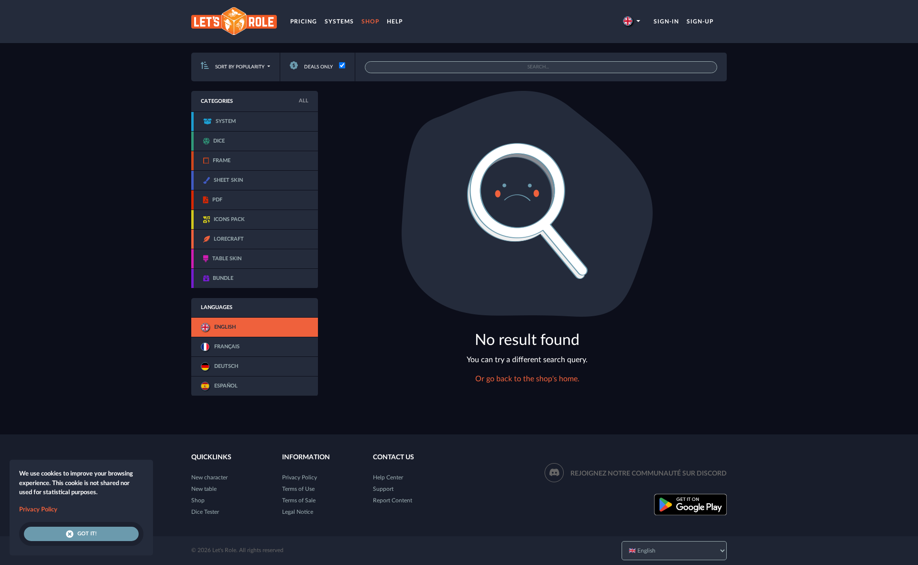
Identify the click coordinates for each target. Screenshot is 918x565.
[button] (631, 21)
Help (395, 21)
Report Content (392, 500)
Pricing (303, 21)
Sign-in (666, 21)
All (303, 100)
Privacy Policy (299, 477)
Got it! (87, 533)
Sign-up (700, 21)
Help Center (388, 477)
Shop (370, 21)
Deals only (318, 67)
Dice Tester (205, 512)
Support (383, 489)
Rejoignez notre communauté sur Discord (648, 473)
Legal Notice (297, 512)
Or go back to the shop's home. (527, 379)
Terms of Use (298, 489)
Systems (339, 21)
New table (204, 489)
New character (209, 477)
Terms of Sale (299, 500)
